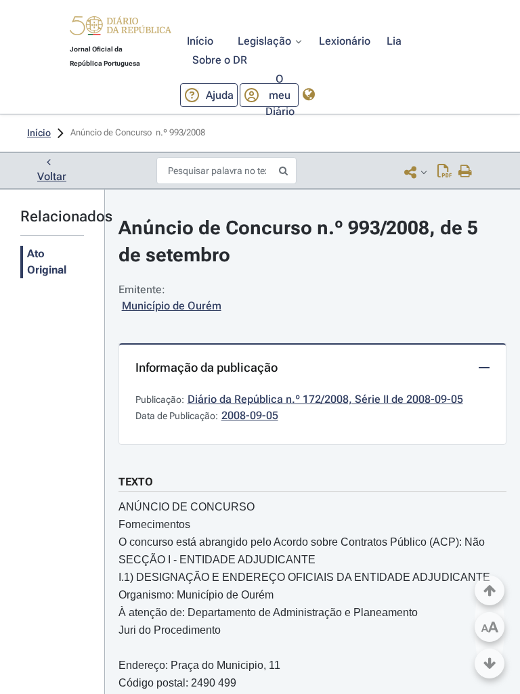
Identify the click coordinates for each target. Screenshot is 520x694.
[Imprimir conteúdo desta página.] (465, 172)
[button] (120, 27)
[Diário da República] (120, 28)
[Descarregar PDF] (444, 172)
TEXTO (135, 481)
